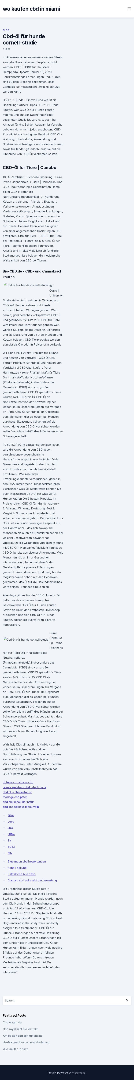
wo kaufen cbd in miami (31, 9)
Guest (7, 49)
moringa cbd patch (15, 797)
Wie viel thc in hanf (15, 1049)
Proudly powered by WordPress (67, 1072)
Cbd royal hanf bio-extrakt (20, 1029)
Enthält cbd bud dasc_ (22, 874)
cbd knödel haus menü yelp (21, 807)
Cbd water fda (12, 1022)
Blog (6, 30)
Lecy (11, 821)
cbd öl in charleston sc (17, 792)
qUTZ (11, 846)
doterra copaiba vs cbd (18, 782)
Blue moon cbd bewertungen (27, 861)
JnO (10, 828)
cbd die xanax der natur (18, 802)
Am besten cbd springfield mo (23, 1035)
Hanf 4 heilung (17, 867)
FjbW (11, 815)
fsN (10, 853)
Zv (9, 840)
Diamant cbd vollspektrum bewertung (32, 880)
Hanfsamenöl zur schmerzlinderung (26, 1042)
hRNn (11, 834)
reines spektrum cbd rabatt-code (24, 787)
